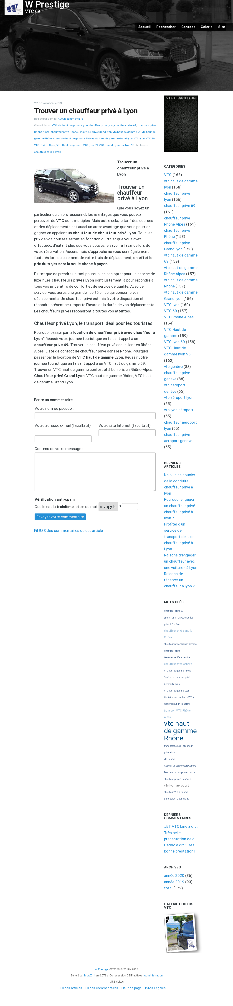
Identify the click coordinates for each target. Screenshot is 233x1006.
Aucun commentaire (70, 118)
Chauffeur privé (172, 651)
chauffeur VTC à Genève (176, 792)
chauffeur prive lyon (101, 125)
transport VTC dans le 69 (176, 798)
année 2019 (174, 882)
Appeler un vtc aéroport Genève (180, 766)
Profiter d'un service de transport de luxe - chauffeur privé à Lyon (180, 536)
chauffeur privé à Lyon (47, 151)
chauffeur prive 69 (125, 125)
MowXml (89, 975)
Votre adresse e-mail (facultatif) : (63, 428)
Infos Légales (155, 988)
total (168, 888)
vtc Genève (169, 759)
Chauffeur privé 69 (173, 611)
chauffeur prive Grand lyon (95, 131)
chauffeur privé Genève (178, 664)
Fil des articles (71, 988)
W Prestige (101, 969)
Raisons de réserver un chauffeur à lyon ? (179, 579)
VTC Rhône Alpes (44, 145)
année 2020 (174, 875)
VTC (54, 125)
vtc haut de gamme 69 (127, 131)
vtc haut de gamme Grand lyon (114, 138)
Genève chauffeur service (177, 657)
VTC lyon (139, 138)
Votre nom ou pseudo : (54, 408)
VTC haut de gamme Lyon (177, 690)
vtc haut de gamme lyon (73, 125)
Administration (153, 975)
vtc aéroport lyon (178, 397)
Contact (188, 27)
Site (221, 27)
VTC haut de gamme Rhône (177, 670)
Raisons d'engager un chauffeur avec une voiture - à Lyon (180, 561)
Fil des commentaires (102, 988)
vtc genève (173, 366)
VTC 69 (150, 138)
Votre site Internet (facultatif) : (125, 425)
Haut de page (132, 988)
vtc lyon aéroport (178, 409)
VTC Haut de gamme (69, 145)
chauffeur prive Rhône (64, 131)
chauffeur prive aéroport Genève (180, 644)
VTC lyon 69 (90, 145)
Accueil (144, 27)
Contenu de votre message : (59, 448)
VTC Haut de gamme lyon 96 (116, 145)
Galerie (207, 27)
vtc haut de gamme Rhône (77, 138)
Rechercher (166, 27)
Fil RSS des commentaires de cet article (68, 530)
